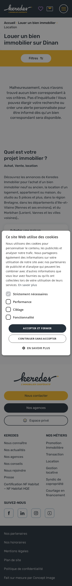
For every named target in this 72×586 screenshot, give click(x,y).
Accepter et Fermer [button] (37, 328)
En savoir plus (27, 285)
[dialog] (36, 293)
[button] (36, 348)
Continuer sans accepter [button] (37, 338)
